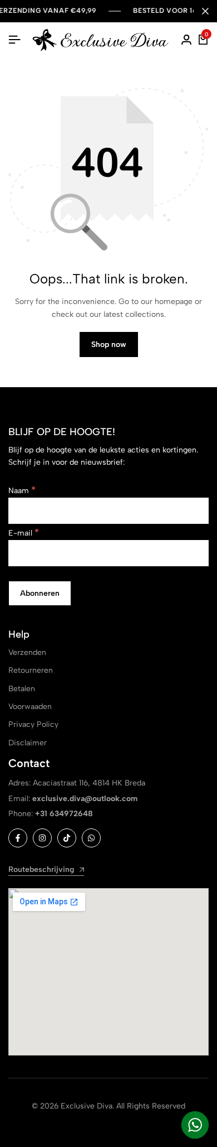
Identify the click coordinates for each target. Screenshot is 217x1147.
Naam (22, 490)
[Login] (186, 40)
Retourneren (30, 670)
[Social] (17, 837)
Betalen (21, 688)
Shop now (108, 344)
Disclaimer (27, 743)
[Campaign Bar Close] (205, 11)
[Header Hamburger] (14, 39)
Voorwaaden (30, 706)
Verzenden (27, 652)
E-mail (23, 533)
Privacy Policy (33, 724)
